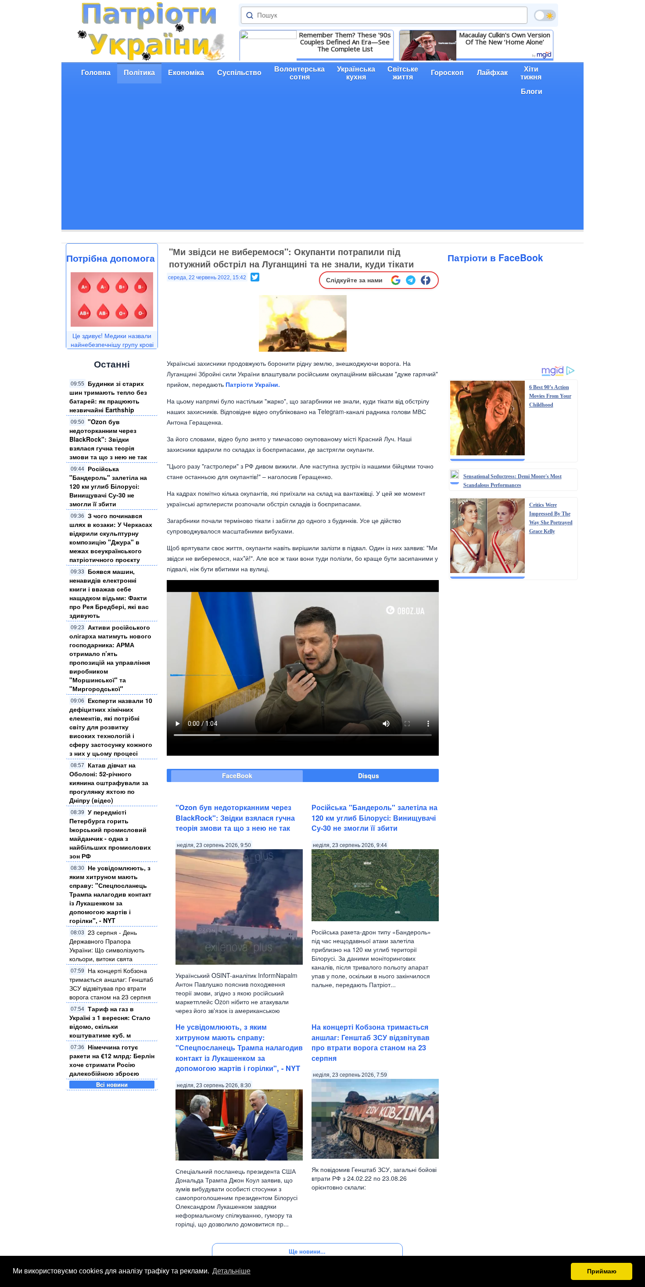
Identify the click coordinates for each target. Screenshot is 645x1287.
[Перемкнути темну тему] (545, 15)
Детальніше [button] (231, 1271)
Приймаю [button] (601, 1271)
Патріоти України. (253, 384)
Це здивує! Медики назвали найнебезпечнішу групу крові (112, 340)
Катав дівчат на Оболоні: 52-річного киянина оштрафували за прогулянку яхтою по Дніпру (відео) (108, 782)
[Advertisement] (322, 168)
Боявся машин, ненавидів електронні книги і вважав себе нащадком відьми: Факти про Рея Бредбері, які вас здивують (109, 593)
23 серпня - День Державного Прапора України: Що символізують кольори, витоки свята (106, 945)
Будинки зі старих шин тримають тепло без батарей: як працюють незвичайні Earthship (108, 396)
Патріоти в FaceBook (495, 257)
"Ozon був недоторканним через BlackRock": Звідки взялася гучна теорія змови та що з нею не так (108, 439)
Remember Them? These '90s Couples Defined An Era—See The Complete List (345, 41)
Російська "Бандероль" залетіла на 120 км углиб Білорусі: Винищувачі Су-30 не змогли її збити (108, 486)
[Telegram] (411, 280)
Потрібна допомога (110, 257)
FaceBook (237, 775)
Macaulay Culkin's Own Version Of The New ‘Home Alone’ (504, 38)
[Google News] (396, 280)
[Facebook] (425, 280)
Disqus (368, 775)
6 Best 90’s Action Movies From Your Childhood (550, 396)
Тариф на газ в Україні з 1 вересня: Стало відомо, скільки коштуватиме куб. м (109, 1021)
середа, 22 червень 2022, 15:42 (207, 277)
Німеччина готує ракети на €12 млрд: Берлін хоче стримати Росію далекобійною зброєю (111, 1060)
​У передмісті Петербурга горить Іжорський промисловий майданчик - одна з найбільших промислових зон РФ (110, 834)
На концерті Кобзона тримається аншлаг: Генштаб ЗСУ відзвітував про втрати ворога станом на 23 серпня (111, 983)
